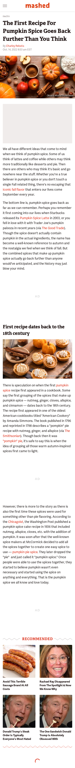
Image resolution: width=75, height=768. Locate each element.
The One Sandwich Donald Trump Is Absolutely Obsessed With (55, 735)
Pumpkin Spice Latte (34, 218)
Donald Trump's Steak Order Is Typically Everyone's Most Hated (17, 735)
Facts (6, 16)
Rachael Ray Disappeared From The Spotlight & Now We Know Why (55, 685)
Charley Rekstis (15, 46)
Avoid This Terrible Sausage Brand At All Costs (15, 685)
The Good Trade (53, 228)
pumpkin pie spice (25, 552)
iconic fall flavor (14, 189)
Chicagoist (15, 522)
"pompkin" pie (12, 441)
